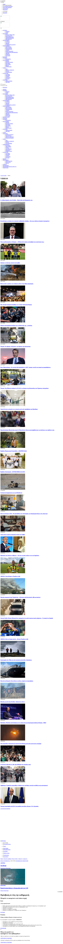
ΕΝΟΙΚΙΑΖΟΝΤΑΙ (9, 134)
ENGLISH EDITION (7, 7)
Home (4, 4)
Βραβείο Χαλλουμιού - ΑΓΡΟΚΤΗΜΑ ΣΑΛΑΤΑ (12, 471)
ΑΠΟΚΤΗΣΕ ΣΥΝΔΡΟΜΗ (6, 938)
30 (8, 808)
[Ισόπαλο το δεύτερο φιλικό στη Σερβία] (25, 259)
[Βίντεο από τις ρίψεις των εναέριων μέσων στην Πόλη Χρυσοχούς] (25, 280)
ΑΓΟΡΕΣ (7, 50)
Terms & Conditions (7, 858)
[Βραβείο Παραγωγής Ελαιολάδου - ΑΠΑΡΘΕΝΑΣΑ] (25, 447)
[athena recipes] (6, 853)
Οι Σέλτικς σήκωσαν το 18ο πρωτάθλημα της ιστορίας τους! (15, 764)
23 (1, 808)
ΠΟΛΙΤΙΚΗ (5, 33)
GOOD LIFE (5, 73)
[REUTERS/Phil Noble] (25, 238)
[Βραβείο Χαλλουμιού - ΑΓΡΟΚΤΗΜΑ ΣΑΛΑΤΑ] (25, 468)
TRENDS (7, 53)
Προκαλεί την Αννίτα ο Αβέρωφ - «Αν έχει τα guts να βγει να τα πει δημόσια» (19, 555)
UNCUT (7, 163)
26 (4, 808)
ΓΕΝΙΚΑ (7, 147)
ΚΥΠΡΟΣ (5, 30)
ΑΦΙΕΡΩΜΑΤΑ (6, 144)
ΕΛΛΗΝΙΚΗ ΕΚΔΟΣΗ (8, 6)
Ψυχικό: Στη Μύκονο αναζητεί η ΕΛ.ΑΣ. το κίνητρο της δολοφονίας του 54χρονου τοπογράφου (24, 388)
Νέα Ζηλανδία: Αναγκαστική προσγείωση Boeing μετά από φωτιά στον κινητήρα (20, 743)
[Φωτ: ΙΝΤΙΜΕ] (25, 342)
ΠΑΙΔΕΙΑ (7, 31)
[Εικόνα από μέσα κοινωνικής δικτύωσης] (25, 593)
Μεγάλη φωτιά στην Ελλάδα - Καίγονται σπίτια (12, 701)
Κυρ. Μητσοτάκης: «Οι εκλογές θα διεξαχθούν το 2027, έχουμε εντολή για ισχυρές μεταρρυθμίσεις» (25, 367)
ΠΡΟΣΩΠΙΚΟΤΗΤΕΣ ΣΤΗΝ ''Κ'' (9, 166)
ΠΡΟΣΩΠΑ (7, 150)
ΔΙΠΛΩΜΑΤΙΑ (8, 39)
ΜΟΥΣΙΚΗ (7, 63)
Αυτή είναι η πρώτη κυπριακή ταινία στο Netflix (12, 534)
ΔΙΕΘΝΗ (7, 43)
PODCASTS (8, 162)
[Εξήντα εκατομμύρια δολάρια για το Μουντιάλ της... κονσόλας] (25, 322)
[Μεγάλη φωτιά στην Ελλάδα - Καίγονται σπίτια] (25, 698)
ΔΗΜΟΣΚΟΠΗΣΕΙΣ (9, 38)
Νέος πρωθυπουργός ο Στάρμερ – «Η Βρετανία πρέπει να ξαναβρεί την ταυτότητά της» (22, 242)
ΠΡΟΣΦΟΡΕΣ (6, 165)
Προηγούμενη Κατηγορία (5, 868)
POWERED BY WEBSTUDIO (22, 860)
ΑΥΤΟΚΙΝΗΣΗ (8, 72)
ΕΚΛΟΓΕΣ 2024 (8, 35)
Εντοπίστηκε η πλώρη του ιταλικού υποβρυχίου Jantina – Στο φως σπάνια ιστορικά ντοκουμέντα (24, 221)
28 (6, 808)
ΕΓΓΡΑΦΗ (2, 912)
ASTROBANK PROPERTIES (11, 52)
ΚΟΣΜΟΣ (5, 57)
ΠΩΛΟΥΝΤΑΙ (8, 135)
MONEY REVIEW (9, 51)
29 (7, 808)
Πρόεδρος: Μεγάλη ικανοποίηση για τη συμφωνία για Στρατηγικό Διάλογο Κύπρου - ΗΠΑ (23, 722)
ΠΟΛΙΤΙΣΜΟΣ (6, 60)
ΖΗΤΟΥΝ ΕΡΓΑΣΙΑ (9, 136)
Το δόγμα (3, 865)
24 (2, 808)
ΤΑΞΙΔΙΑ (7, 76)
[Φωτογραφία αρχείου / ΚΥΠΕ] (25, 719)
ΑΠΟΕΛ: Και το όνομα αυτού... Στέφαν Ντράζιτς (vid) (14, 639)
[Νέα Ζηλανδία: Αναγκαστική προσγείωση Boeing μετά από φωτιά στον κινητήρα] (25, 740)
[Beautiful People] (6, 849)
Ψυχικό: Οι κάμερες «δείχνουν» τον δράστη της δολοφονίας (15, 346)
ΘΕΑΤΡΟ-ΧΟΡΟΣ (9, 62)
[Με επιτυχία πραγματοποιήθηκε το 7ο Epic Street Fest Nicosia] (25, 301)
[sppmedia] (3, 840)
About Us (20, 858)
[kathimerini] (5, 848)
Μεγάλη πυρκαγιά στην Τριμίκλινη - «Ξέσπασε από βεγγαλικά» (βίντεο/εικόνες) (20, 597)
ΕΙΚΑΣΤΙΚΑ (8, 64)
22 (0, 808)
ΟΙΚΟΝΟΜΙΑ (8, 46)
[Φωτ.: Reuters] (25, 781)
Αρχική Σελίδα (3, 175)
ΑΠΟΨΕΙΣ (5, 79)
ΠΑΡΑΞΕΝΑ (8, 59)
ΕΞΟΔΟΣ (7, 78)
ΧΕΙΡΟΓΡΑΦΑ (8, 66)
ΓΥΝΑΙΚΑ (7, 74)
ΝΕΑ (6, 68)
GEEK (4, 67)
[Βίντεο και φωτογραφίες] (25, 677)
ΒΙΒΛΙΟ (7, 65)
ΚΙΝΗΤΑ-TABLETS (9, 70)
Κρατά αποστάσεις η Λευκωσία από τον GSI (14, 888)
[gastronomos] (6, 855)
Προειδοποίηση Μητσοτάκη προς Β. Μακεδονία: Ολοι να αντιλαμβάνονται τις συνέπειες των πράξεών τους (27, 430)
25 (3, 808)
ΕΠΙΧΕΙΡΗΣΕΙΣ (8, 49)
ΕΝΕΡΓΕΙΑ (7, 54)
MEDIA (4, 158)
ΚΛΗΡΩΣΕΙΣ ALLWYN (10, 44)
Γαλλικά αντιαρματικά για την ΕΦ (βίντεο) (11, 492)
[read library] (5, 856)
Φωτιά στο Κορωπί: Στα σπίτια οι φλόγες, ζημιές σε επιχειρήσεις (16, 681)
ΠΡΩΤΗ (4, 89)
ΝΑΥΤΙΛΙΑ (7, 55)
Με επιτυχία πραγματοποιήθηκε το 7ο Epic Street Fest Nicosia (16, 304)
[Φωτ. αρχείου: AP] (25, 656)
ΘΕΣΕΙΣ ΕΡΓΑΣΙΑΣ (9, 137)
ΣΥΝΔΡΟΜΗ (3, 928)
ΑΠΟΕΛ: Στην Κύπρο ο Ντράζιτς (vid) (10, 576)
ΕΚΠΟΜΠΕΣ (6, 160)
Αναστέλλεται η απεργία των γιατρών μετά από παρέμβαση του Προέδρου (19, 409)
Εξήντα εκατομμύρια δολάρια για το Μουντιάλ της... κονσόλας (16, 325)
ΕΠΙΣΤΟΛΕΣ (5, 167)
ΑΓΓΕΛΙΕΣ (5, 133)
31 (9, 808)
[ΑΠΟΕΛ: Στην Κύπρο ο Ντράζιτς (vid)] (25, 572)
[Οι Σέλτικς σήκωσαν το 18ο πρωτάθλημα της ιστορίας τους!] (25, 761)
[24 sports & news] (7, 844)
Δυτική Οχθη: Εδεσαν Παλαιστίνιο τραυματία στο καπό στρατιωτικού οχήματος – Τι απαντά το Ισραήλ (26, 618)
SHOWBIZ (7, 75)
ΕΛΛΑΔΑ (7, 42)
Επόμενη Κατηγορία (4, 890)
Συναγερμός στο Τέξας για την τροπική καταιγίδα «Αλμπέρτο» (16, 660)
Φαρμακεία (5, 9)
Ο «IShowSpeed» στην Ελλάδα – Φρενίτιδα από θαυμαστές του (16, 200)
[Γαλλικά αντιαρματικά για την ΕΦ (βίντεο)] (25, 489)
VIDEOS (5, 164)
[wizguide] (5, 851)
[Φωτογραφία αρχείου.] (25, 405)
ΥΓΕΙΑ (6, 32)
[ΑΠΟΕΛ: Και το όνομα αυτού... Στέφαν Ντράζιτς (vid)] (25, 635)
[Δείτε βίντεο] (25, 196)
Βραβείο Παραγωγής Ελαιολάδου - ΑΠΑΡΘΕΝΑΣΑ (13, 451)
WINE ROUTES (8, 161)
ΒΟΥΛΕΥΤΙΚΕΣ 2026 (9, 34)
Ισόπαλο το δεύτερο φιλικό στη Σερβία (10, 262)
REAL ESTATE (8, 47)
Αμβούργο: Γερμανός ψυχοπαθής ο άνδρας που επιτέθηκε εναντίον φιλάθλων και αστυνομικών (24, 785)
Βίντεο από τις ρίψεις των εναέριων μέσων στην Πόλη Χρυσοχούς (16, 283)
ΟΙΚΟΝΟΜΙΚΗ (6, 45)
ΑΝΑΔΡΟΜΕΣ (8, 149)
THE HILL (7, 82)
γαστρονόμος (5, 8)
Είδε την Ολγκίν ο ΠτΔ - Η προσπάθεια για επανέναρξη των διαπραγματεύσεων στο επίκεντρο (24, 513)
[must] (4, 846)
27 (5, 808)
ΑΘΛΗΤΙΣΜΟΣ (6, 40)
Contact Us (25, 858)
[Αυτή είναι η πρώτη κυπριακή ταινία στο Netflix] (25, 531)
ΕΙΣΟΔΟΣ (5, 12)
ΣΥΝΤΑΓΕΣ (7, 77)
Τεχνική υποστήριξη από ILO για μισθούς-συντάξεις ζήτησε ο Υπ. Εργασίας (19, 806)
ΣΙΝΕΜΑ (7, 61)
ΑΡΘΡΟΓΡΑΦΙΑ (8, 81)
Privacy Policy (15, 858)
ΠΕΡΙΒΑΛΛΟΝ (6, 117)
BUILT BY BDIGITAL (5, 860)
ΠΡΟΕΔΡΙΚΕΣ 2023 (9, 36)
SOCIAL (7, 71)
